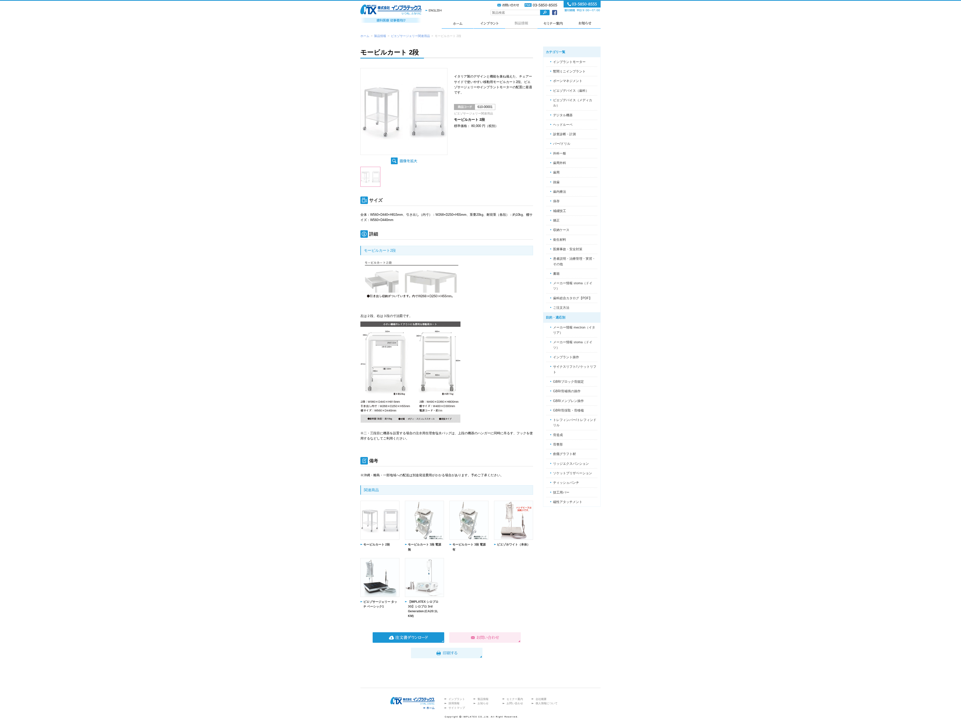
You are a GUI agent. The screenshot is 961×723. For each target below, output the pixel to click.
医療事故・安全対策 (567, 249)
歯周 (556, 172)
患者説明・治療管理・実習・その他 (574, 261)
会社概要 (541, 699)
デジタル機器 (563, 115)
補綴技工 (559, 211)
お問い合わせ (515, 703)
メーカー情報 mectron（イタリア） (574, 330)
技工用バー (561, 492)
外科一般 (559, 153)
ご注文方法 (561, 308)
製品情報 (521, 23)
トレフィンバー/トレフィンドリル (574, 422)
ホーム (457, 23)
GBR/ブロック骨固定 (568, 382)
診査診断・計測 (564, 134)
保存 (556, 201)
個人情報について (547, 703)
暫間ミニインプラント (569, 71)
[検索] (545, 12)
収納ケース (561, 230)
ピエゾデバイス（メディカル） (572, 102)
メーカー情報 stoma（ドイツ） (572, 285)
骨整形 (558, 444)
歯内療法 (559, 192)
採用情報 (453, 703)
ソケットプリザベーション (572, 473)
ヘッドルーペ (563, 124)
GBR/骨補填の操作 (567, 391)
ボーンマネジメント (567, 81)
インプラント (489, 23)
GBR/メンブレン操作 (568, 401)
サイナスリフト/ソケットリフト (574, 369)
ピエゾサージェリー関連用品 (410, 36)
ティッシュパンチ (566, 482)
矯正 (556, 220)
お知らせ (585, 23)
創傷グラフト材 (564, 454)
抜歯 (556, 182)
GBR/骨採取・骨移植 (568, 410)
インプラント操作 (566, 357)
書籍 (556, 274)
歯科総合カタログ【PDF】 (572, 298)
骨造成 (558, 435)
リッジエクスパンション (571, 464)
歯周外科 (559, 163)
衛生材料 (559, 240)
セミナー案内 (553, 23)
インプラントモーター (569, 62)
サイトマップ (456, 707)
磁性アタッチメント (567, 502)
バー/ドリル (561, 144)
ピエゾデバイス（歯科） (571, 90)
